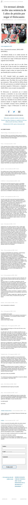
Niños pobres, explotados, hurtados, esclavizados (14, 118)
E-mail (7, 451)
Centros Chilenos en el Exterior (13, 1)
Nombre (4, 446)
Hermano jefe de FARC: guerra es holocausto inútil (14, 124)
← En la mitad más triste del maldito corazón (7, 478)
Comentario (5, 456)
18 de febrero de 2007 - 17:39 (9, 19)
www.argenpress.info (6, 46)
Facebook (9, 111)
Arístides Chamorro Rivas (6, 410)
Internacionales (21, 19)
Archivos (14, 499)
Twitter (14, 111)
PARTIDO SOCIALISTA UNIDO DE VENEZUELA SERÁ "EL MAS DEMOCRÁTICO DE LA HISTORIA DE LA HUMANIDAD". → (20, 482)
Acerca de (4, 499)
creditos (2, 420)
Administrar (23, 499)
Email (19, 111)
